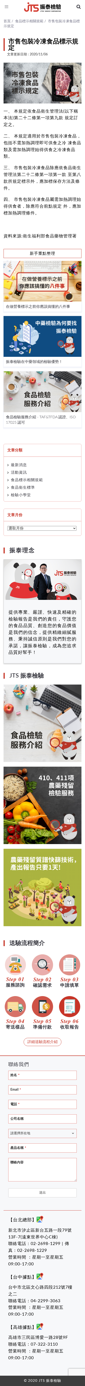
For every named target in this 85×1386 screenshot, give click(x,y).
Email (15, 1089)
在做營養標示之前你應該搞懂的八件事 (38, 306)
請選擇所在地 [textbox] (20, 1133)
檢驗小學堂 (21, 495)
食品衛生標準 (23, 487)
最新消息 (19, 465)
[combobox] (42, 1133)
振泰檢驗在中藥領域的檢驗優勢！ (34, 362)
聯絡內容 (17, 1162)
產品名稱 (18, 1148)
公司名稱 (17, 1118)
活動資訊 (19, 472)
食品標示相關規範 (27, 480)
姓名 (15, 1075)
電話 (15, 1104)
